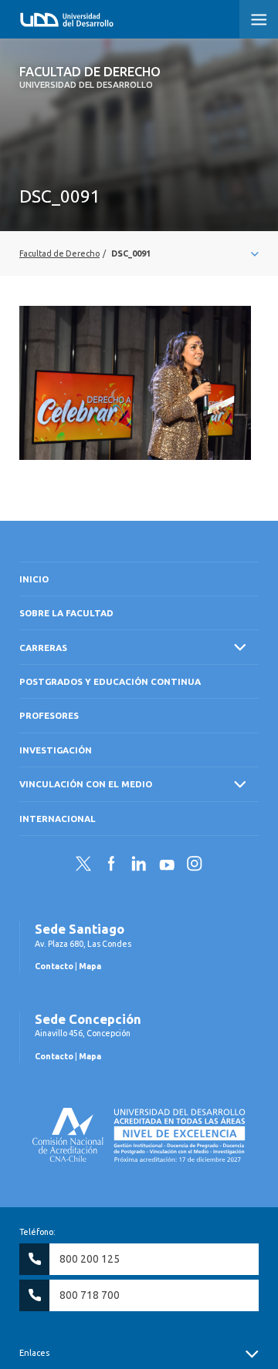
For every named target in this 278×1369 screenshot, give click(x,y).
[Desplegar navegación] (139, 253)
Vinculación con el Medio (85, 784)
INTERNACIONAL (57, 819)
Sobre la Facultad (66, 613)
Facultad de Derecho (90, 77)
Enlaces (34, 1352)
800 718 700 (89, 1295)
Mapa (90, 966)
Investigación (55, 750)
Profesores (49, 715)
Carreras (43, 648)
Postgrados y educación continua (110, 681)
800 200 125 (89, 1259)
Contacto (54, 966)
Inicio (34, 579)
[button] (258, 19)
